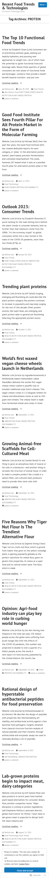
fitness (11, 92)
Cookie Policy (24, 864)
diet (6, 92)
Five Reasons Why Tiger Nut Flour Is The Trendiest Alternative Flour (24, 529)
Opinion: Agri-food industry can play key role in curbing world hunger (22, 616)
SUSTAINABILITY (31, 187)
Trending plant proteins (24, 286)
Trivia (41, 670)
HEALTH (39, 92)
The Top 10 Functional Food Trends (23, 40)
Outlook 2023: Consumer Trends (18, 209)
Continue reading (10, 83)
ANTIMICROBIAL (11, 757)
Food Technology (11, 184)
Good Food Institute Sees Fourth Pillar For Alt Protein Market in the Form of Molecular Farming (22, 124)
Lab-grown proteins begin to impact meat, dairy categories (22, 781)
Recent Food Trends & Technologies (18, 6)
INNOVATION (34, 261)
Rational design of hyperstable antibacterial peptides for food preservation (23, 696)
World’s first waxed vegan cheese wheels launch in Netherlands (23, 363)
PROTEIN (28, 95)
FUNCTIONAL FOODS (27, 92)
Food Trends (39, 89)
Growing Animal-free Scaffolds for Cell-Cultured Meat (21, 448)
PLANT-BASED (18, 95)
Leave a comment (12, 98)
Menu (43, 5)
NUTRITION (7, 95)
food (16, 92)
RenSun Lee (9, 89)
